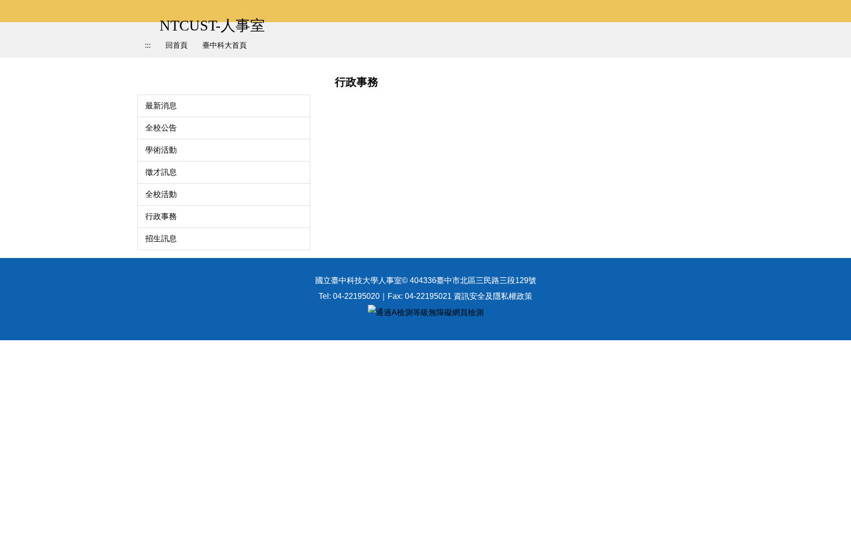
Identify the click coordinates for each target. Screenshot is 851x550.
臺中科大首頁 (224, 45)
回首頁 (176, 45)
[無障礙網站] (426, 312)
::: (148, 45)
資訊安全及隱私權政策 (493, 296)
